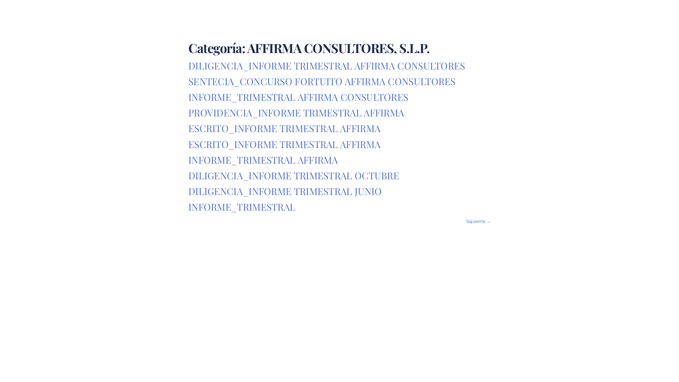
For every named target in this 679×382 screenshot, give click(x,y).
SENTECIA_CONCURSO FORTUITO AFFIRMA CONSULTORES (322, 81)
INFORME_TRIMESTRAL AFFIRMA (263, 159)
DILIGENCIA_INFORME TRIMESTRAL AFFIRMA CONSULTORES (326, 65)
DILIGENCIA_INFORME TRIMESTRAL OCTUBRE (293, 175)
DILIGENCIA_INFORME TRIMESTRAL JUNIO (285, 191)
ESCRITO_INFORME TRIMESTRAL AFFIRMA (284, 128)
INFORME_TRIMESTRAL (241, 206)
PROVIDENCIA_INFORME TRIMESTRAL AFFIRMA (296, 112)
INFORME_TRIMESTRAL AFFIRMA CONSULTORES (298, 96)
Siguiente (478, 221)
